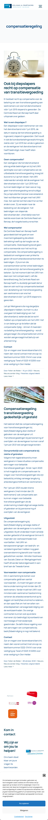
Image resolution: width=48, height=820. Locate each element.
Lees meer (8, 376)
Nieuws (37, 370)
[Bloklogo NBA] (12, 710)
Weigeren (24, 810)
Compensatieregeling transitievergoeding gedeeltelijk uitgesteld (20, 412)
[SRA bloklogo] (32, 701)
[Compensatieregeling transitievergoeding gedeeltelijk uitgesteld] (24, 395)
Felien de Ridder (14, 370)
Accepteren (24, 803)
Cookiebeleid (19, 816)
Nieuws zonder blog (12, 373)
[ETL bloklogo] (32, 692)
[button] (44, 775)
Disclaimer (29, 816)
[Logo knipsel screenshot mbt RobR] (19, 4)
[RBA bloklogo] (14, 702)
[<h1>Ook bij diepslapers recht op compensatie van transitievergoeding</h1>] (24, 64)
